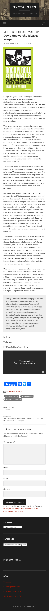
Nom (5, 468)
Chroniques (11, 391)
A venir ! (9, 409)
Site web (6, 489)
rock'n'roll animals (13, 399)
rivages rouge (27, 396)
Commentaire (9, 442)
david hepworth (11, 396)
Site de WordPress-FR (12, 596)
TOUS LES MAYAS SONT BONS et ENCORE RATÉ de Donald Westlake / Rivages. (23, 418)
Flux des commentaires (12, 591)
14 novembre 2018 (10, 43)
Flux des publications (11, 586)
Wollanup (19, 391)
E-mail (6, 478)
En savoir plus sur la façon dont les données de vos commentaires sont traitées (23, 508)
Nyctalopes (24, 7)
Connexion (7, 582)
